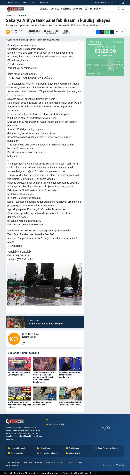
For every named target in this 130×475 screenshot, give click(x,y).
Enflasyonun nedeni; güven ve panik (42, 403)
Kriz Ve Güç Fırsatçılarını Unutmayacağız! (19, 373)
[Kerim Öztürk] (14, 338)
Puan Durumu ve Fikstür (108, 448)
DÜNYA (97, 8)
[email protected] (57, 419)
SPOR (8, 465)
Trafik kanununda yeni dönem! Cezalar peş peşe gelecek (19, 404)
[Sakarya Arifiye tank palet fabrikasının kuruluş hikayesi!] (45, 40)
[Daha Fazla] (112, 32)
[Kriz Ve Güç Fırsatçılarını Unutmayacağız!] (19, 363)
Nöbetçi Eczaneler (19, 448)
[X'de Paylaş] (102, 32)
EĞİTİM (88, 8)
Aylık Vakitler (95, 73)
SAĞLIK (15, 465)
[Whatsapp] (103, 428)
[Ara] (118, 9)
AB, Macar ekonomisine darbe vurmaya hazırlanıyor (69, 374)
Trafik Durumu (75, 448)
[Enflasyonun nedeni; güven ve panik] (44, 393)
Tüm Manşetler (17, 453)
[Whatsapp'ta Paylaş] (107, 32)
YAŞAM (78, 463)
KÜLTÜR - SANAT (66, 463)
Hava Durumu (46, 448)
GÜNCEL (55, 8)
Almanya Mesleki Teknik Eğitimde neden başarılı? (70, 403)
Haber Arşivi (74, 453)
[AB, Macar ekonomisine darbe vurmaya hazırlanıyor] (70, 363)
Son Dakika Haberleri (49, 453)
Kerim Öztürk (29, 336)
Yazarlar (45, 3)
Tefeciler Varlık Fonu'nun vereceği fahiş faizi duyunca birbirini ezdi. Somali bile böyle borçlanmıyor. (44, 377)
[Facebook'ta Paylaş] (98, 32)
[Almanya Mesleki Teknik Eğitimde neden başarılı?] (70, 393)
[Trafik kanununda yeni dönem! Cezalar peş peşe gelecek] (19, 393)
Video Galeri (30, 3)
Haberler (10, 16)
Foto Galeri (14, 3)
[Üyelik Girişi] (122, 2)
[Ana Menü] (123, 9)
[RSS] (107, 428)
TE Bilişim (120, 465)
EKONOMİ (78, 8)
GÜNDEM (43, 8)
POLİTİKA (66, 8)
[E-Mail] (24, 343)
